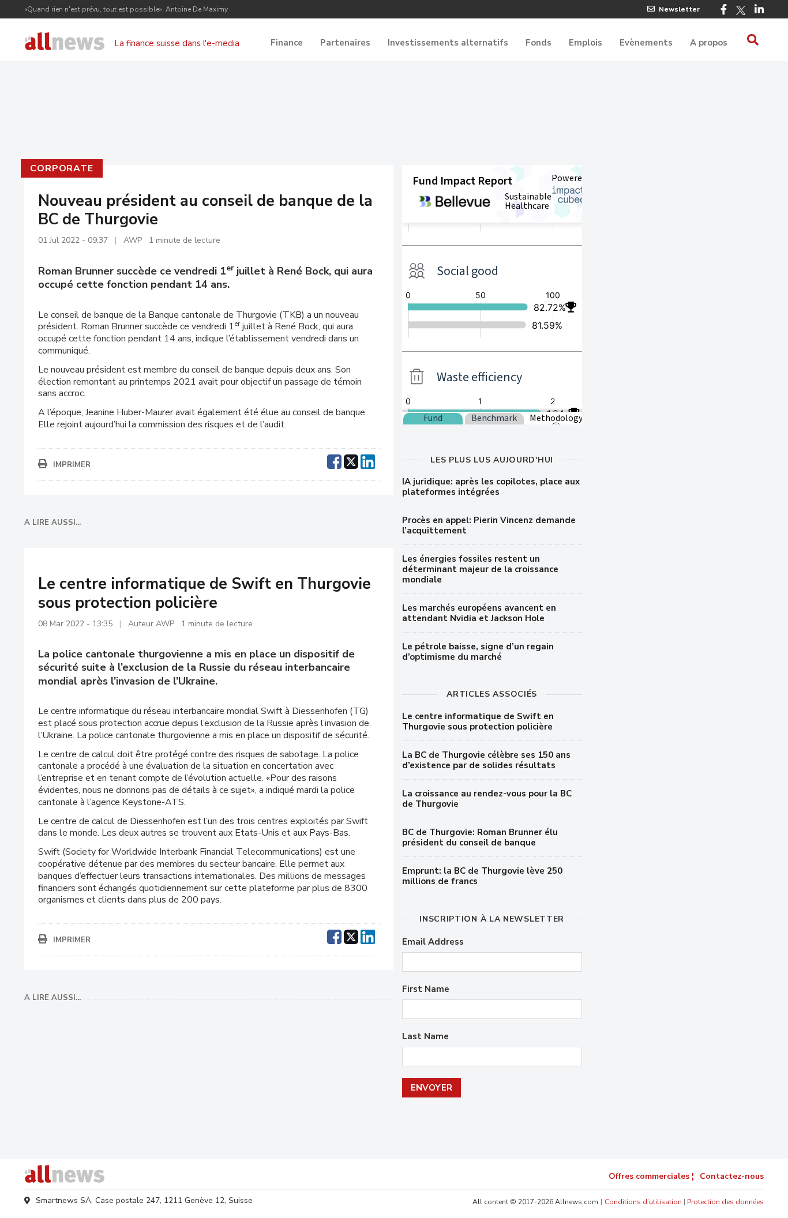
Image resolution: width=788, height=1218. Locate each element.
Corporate (61, 168)
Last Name (425, 1036)
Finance (287, 42)
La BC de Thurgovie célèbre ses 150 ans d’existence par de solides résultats (486, 760)
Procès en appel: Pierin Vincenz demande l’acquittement (489, 525)
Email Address (433, 942)
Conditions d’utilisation (643, 1201)
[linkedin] (368, 460)
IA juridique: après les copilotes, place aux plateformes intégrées (491, 486)
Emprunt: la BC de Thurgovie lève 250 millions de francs (482, 876)
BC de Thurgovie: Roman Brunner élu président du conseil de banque (480, 837)
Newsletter (679, 9)
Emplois (585, 42)
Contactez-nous (732, 1176)
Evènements (646, 42)
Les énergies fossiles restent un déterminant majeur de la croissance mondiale (480, 569)
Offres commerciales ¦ (651, 1176)
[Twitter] (740, 10)
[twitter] (351, 460)
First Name (425, 989)
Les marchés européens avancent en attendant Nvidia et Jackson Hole (479, 613)
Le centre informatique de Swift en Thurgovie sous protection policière (478, 721)
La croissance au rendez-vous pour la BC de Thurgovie (487, 798)
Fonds (538, 42)
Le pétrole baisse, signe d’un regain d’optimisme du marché (478, 651)
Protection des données (725, 1201)
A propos (708, 42)
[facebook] (334, 460)
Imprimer (72, 465)
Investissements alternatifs (448, 42)
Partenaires (345, 42)
